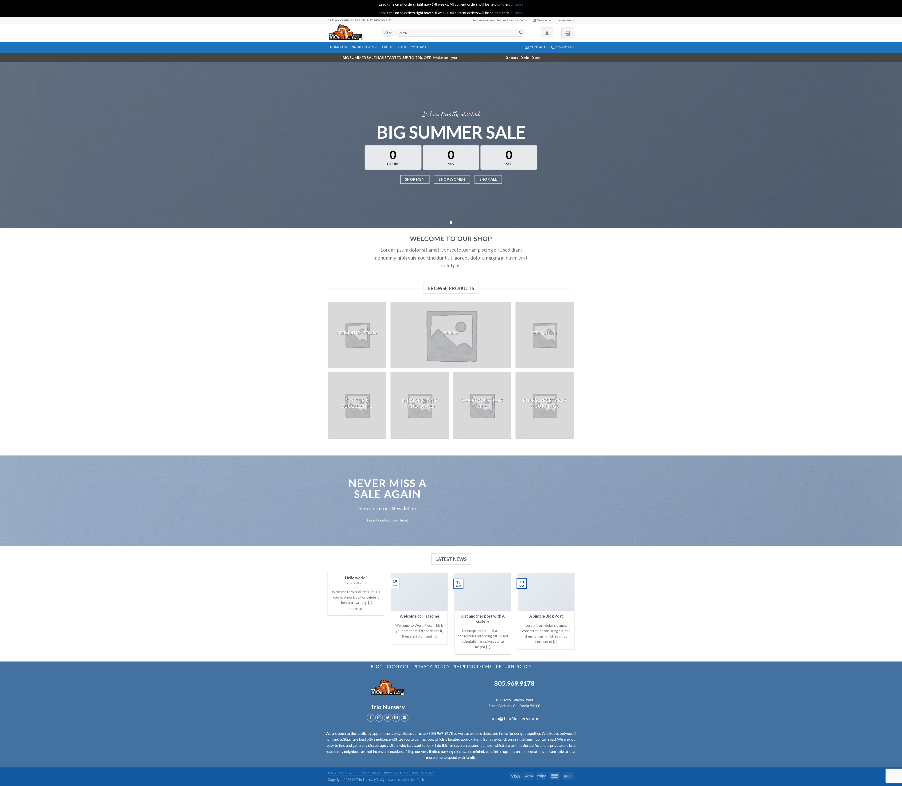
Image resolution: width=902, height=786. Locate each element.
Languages (564, 20)
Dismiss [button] (517, 4)
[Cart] (567, 32)
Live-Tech (417, 780)
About (387, 47)
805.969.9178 (514, 683)
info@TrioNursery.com (514, 718)
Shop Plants (363, 47)
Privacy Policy (431, 666)
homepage (339, 47)
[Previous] (326, 616)
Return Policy (514, 666)
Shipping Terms (473, 666)
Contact (418, 47)
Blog (401, 47)
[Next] (575, 616)
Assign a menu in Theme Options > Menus (500, 20)
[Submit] (521, 33)
